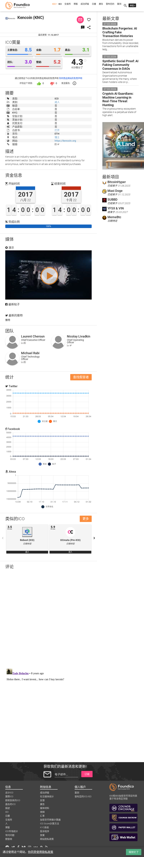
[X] (58, 144)
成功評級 (85, 4)
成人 (57, 102)
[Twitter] (71, 345)
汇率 (42, 815)
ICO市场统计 (11, 831)
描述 (7, 808)
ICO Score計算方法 (49, 823)
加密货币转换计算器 (50, 819)
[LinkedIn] (22, 343)
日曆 (94, 4)
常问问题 (9, 835)
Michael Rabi (30, 353)
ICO (54, 4)
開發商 (8, 839)
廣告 (101, 4)
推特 (7, 320)
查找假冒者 (81, 377)
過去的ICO (10, 804)
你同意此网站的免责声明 (70, 78)
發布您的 (110, 4)
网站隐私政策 (47, 839)
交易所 (67, 4)
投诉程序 (44, 831)
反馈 (42, 800)
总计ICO (9, 792)
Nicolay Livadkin (78, 336)
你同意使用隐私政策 (40, 852)
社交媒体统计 (47, 796)
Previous (2, 538)
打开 (57, 130)
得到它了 (134, 852)
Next (94, 538)
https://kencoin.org (65, 140)
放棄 (42, 835)
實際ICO (9, 796)
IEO (60, 4)
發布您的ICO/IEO (83, 796)
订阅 (86, 774)
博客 (76, 4)
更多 (86, 519)
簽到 (119, 4)
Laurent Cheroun (33, 336)
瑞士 (57, 137)
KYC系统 (44, 827)
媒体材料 (44, 808)
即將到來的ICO (12, 800)
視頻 (42, 812)
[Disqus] (48, 618)
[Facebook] (56, 144)
